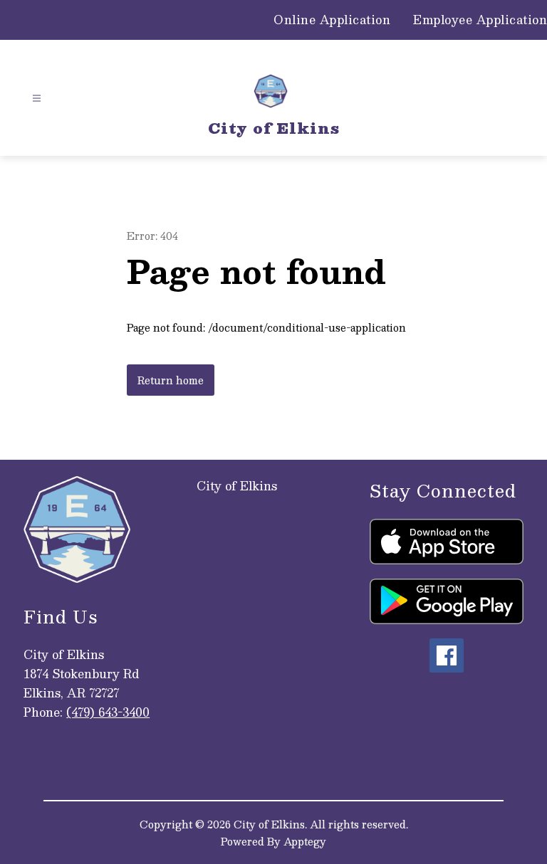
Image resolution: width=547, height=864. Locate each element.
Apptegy (304, 841)
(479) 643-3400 (108, 712)
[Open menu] (36, 98)
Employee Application (480, 19)
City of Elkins (237, 485)
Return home (170, 380)
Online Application (332, 19)
